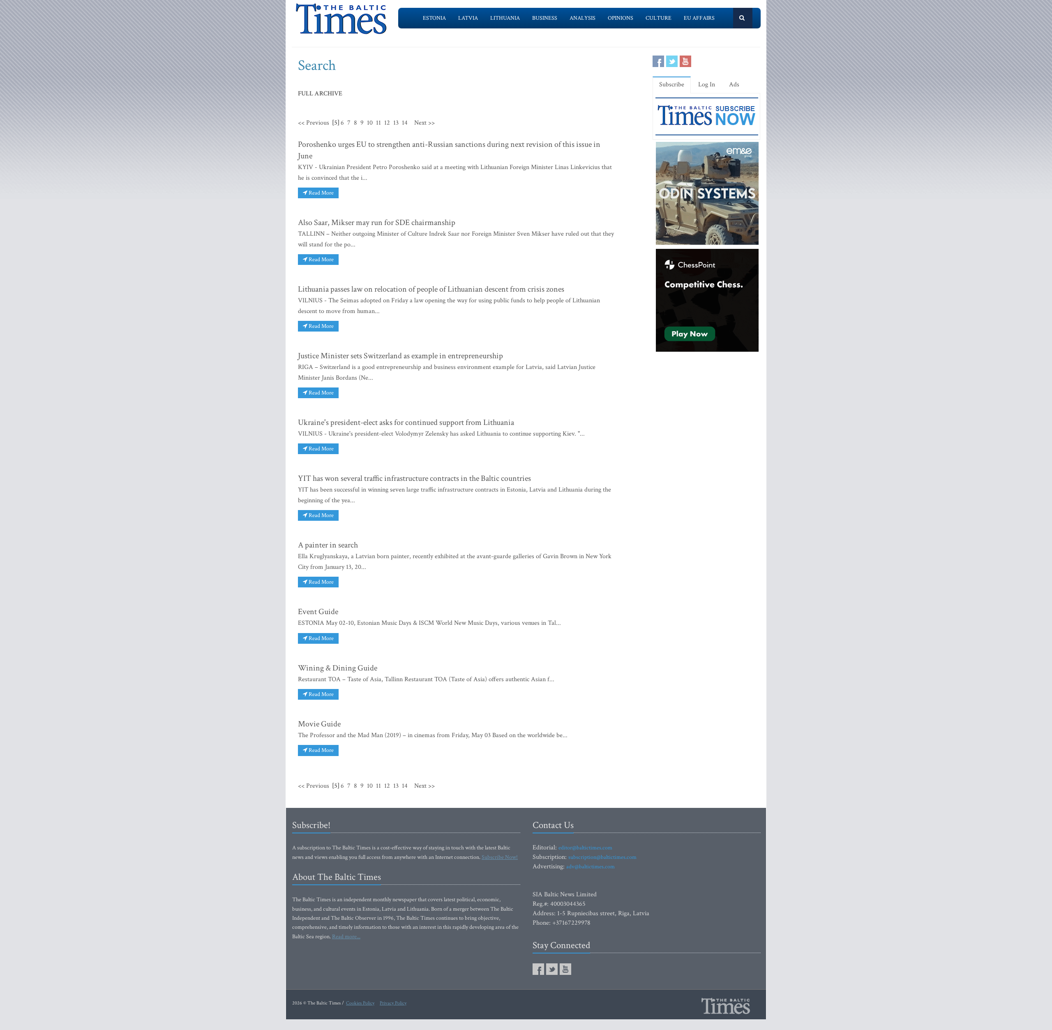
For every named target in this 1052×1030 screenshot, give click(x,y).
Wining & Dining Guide (337, 668)
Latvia (468, 18)
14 (405, 122)
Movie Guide (319, 724)
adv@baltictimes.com (590, 866)
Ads (734, 84)
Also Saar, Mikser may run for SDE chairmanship (376, 222)
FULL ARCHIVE (320, 93)
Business (544, 18)
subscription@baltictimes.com (602, 857)
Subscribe (671, 84)
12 (387, 122)
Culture (658, 18)
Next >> (424, 122)
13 (396, 122)
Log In (706, 84)
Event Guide (318, 611)
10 (370, 122)
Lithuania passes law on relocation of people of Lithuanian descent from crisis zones (431, 289)
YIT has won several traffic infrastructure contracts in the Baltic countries (414, 478)
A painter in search (328, 545)
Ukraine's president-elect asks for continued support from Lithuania (406, 422)
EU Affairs (699, 18)
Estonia (434, 18)
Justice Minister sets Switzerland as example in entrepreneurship (400, 355)
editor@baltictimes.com (585, 847)
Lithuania (505, 18)
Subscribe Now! (500, 857)
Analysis (582, 18)
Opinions (620, 18)
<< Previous (313, 122)
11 (378, 122)
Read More (320, 193)
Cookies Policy (360, 1003)
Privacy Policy (393, 1003)
